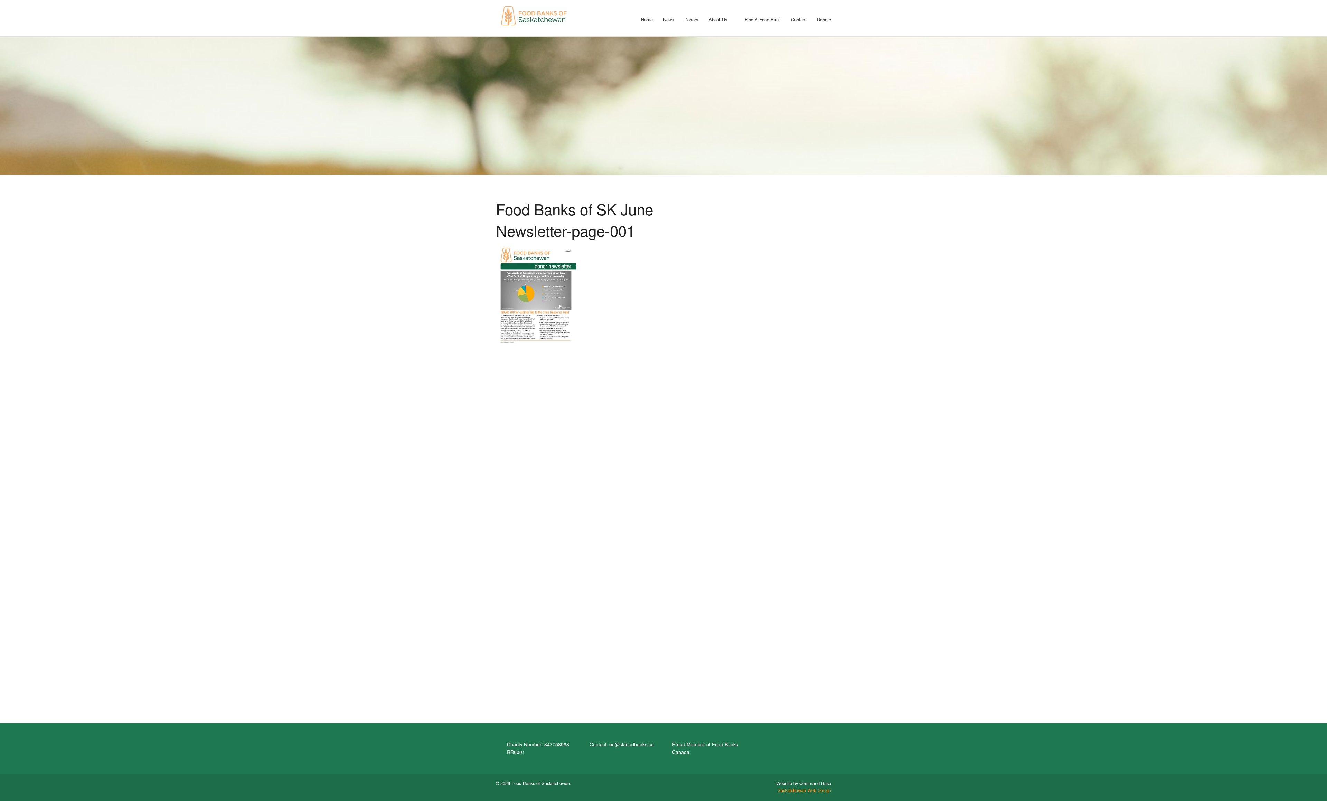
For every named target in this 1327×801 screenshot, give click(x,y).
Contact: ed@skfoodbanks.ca (622, 744)
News (668, 19)
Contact (799, 19)
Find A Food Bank (763, 19)
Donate (824, 19)
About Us (718, 19)
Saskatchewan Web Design (804, 790)
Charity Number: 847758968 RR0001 (538, 748)
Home (647, 19)
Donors (691, 19)
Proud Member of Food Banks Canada (705, 748)
